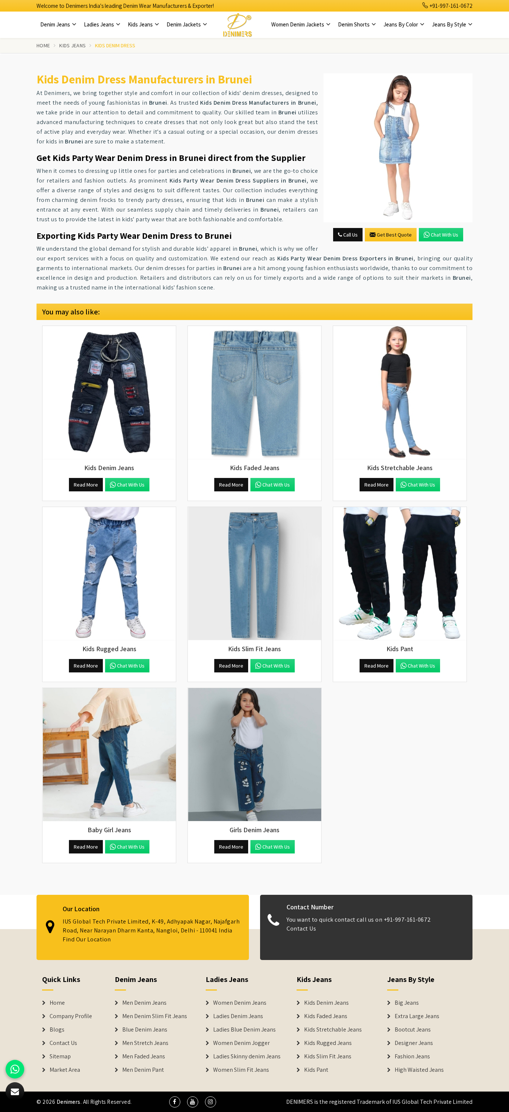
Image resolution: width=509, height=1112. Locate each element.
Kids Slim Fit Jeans (327, 1056)
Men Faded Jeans (143, 1056)
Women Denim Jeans (239, 1003)
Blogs (57, 1030)
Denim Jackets (184, 24)
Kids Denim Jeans (326, 1003)
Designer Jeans (414, 1043)
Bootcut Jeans (413, 1030)
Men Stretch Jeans (145, 1043)
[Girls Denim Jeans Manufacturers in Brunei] (254, 754)
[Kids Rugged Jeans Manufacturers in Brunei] (109, 573)
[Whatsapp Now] (15, 1069)
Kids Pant (316, 1070)
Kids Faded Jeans (325, 1016)
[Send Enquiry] (397, 147)
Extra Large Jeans (417, 1016)
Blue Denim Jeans (144, 1030)
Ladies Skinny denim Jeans (247, 1056)
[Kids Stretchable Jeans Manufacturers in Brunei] (400, 392)
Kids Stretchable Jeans (333, 1030)
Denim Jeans (55, 24)
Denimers (68, 1101)
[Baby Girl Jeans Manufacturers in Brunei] (109, 754)
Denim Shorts (354, 24)
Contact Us (301, 928)
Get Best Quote (394, 234)
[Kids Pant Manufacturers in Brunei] (400, 573)
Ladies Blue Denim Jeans (244, 1030)
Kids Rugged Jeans (328, 1043)
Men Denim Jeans (144, 1003)
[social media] (174, 1102)
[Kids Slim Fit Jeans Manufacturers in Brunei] (254, 573)
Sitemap (60, 1056)
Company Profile (71, 1016)
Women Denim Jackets (298, 24)
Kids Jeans (141, 24)
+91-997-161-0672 (450, 5)
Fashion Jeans (412, 1056)
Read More (86, 484)
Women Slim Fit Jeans (241, 1070)
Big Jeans (407, 1003)
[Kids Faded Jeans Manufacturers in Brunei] (254, 392)
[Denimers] (237, 24)
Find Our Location (87, 939)
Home (43, 45)
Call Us (350, 234)
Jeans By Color (401, 24)
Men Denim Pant (143, 1070)
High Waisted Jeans (419, 1070)
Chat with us (444, 234)
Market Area (65, 1070)
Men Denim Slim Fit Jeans (154, 1016)
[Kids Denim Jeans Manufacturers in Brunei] (109, 392)
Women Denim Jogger (241, 1043)
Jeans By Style (449, 24)
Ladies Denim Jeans (238, 1016)
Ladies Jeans (99, 24)
